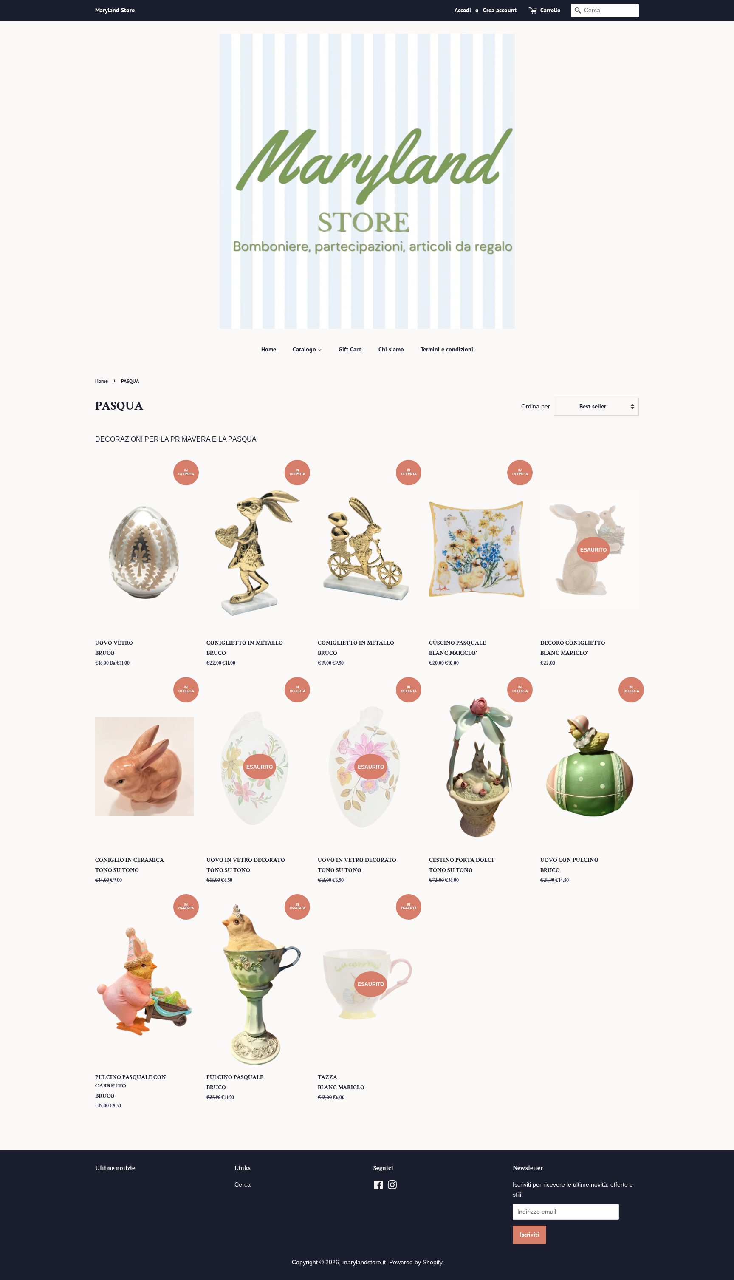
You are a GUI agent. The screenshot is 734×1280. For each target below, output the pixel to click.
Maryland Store (115, 10)
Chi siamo (391, 349)
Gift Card (350, 349)
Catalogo (305, 349)
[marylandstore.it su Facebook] (378, 1187)
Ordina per (535, 406)
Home (268, 349)
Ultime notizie (115, 1168)
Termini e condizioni (447, 349)
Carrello (550, 10)
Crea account (500, 10)
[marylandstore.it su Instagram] (392, 1187)
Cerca (242, 1184)
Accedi (463, 10)
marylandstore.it (364, 1262)
